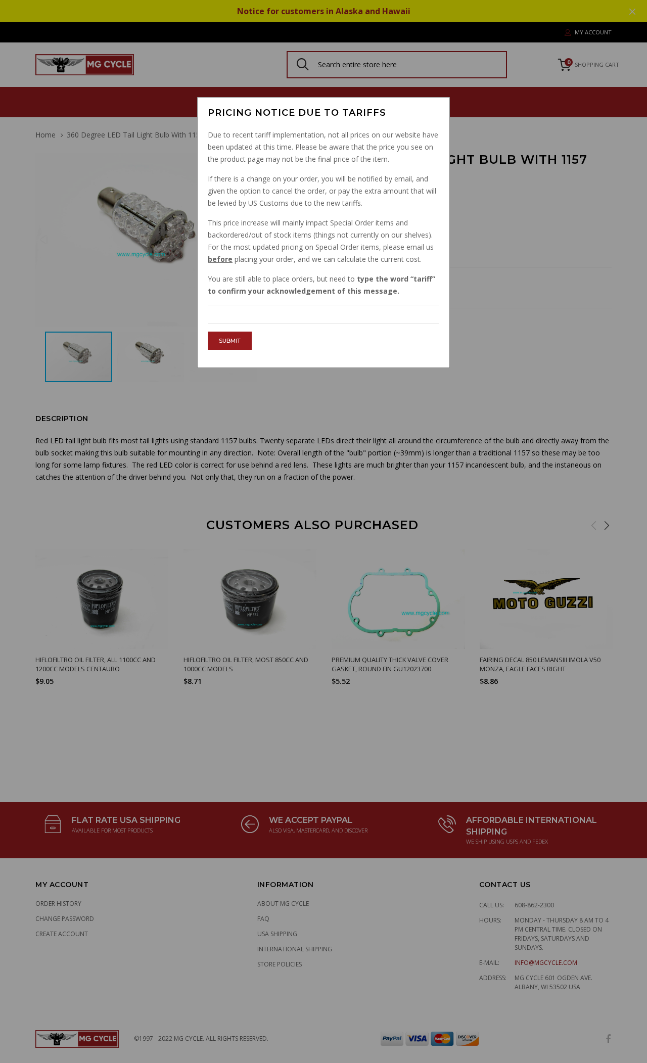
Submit (230, 340)
